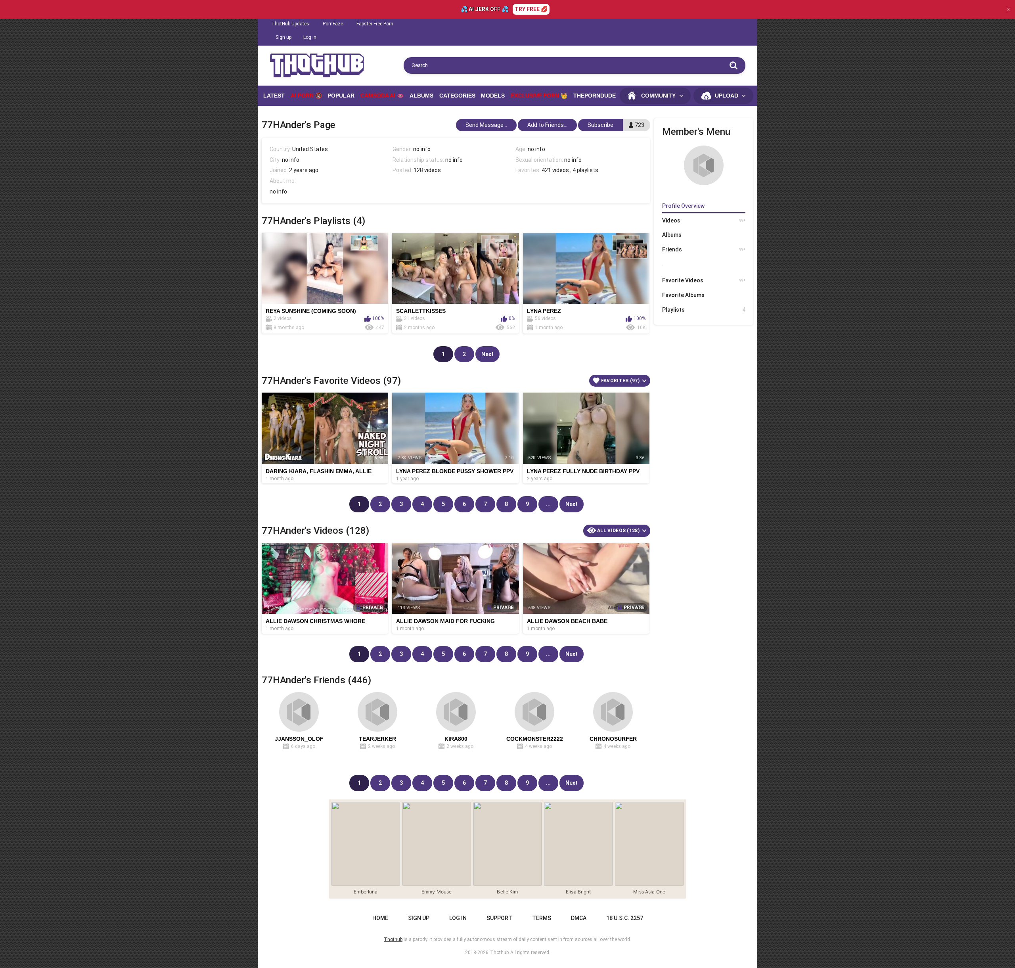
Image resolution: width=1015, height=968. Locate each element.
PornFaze (333, 24)
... (548, 504)
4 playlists (585, 170)
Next (487, 354)
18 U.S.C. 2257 (624, 918)
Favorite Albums (683, 295)
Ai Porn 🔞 (306, 95)
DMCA (578, 918)
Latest (274, 95)
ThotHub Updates (290, 24)
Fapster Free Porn (374, 24)
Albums (421, 95)
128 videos (427, 170)
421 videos (555, 170)
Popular (340, 95)
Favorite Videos (703, 280)
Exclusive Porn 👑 (539, 95)
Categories (457, 95)
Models (493, 95)
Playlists (703, 310)
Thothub (499, 952)
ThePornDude (594, 95)
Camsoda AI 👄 (382, 95)
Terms (541, 918)
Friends (703, 249)
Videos (703, 220)
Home (380, 918)
